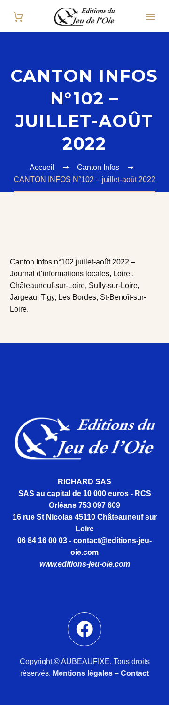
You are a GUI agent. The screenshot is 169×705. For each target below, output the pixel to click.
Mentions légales (83, 673)
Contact (135, 673)
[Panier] (18, 17)
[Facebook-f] (84, 629)
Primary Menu (150, 17)
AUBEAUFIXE (85, 661)
